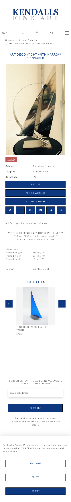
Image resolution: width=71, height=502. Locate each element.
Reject (35, 477)
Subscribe (35, 408)
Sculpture (20, 40)
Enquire (35, 184)
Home (8, 40)
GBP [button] (5, 33)
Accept (36, 491)
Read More (35, 463)
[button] (52, 33)
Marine (34, 40)
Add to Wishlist (35, 193)
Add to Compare (35, 201)
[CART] (23, 33)
